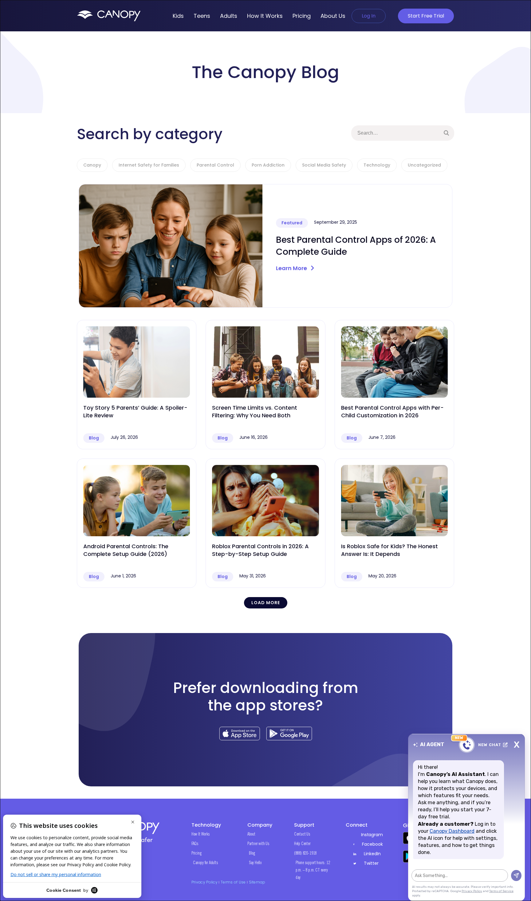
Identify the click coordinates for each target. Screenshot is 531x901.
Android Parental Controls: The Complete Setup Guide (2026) (125, 550)
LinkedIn (372, 854)
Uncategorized (424, 165)
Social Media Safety (324, 165)
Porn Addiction (268, 165)
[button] (265, 602)
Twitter (371, 863)
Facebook (372, 844)
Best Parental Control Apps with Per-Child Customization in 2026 (392, 411)
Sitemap (257, 882)
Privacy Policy (204, 882)
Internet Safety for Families (149, 165)
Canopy (92, 165)
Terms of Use (233, 882)
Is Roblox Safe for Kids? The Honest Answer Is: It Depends (389, 550)
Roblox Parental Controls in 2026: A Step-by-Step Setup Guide (260, 550)
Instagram (372, 835)
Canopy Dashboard (452, 831)
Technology (377, 165)
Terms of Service (501, 891)
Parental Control (215, 165)
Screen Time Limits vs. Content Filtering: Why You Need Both (254, 411)
